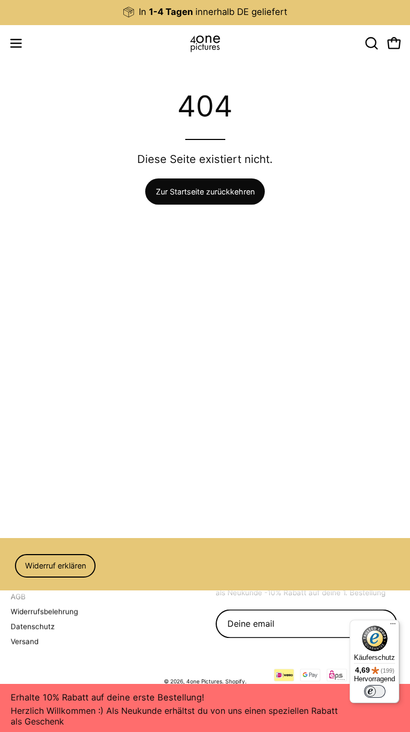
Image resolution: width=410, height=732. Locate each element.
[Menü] (393, 626)
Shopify (235, 681)
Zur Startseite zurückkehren (205, 191)
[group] (205, 12)
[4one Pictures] (205, 43)
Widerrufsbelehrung (44, 611)
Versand (24, 641)
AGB (18, 596)
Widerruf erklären (55, 565)
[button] (370, 43)
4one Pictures (204, 681)
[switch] (374, 691)
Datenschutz (32, 626)
